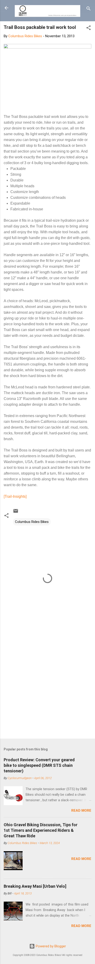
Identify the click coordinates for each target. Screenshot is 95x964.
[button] (88, 28)
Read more (81, 810)
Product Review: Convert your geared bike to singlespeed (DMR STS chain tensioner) (39, 765)
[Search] (88, 9)
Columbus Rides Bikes (32, 522)
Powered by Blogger (50, 946)
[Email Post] (15, 512)
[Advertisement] (47, 683)
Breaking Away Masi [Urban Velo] (35, 886)
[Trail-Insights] (15, 496)
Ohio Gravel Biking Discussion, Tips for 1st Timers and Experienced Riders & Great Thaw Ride (40, 830)
